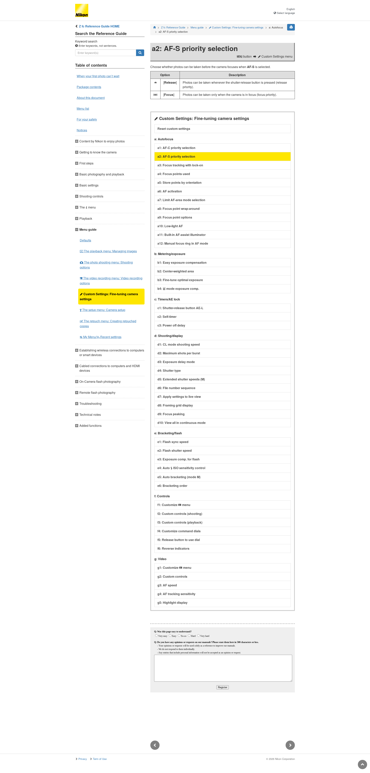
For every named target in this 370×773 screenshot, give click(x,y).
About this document (91, 97)
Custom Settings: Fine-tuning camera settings (109, 296)
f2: (179, 513)
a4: (173, 174)
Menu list (83, 108)
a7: (181, 200)
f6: (173, 548)
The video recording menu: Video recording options (111, 280)
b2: (175, 271)
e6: (172, 485)
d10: (181, 422)
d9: (171, 414)
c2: (167, 316)
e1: (172, 442)
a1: (176, 147)
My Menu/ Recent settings (100, 337)
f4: (179, 531)
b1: (182, 262)
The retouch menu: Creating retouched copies (108, 323)
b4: (178, 288)
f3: (179, 522)
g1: (174, 567)
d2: (178, 353)
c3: (171, 325)
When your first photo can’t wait (98, 76)
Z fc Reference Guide (173, 27)
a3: (180, 165)
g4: (176, 594)
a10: (170, 226)
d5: (181, 379)
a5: (179, 182)
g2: (172, 576)
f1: (173, 505)
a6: (169, 191)
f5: (178, 539)
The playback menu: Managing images (108, 251)
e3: (178, 459)
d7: (179, 396)
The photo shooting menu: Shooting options (106, 265)
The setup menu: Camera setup (102, 310)
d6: (176, 388)
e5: (178, 477)
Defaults (85, 240)
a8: (178, 208)
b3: (180, 280)
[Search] (140, 52)
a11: (181, 234)
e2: (174, 450)
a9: (174, 217)
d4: (169, 370)
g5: (172, 602)
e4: (181, 468)
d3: (176, 362)
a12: (182, 243)
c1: (180, 308)
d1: (178, 344)
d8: (175, 405)
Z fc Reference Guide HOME (99, 26)
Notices (82, 130)
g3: (167, 585)
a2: (176, 156)
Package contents (89, 87)
